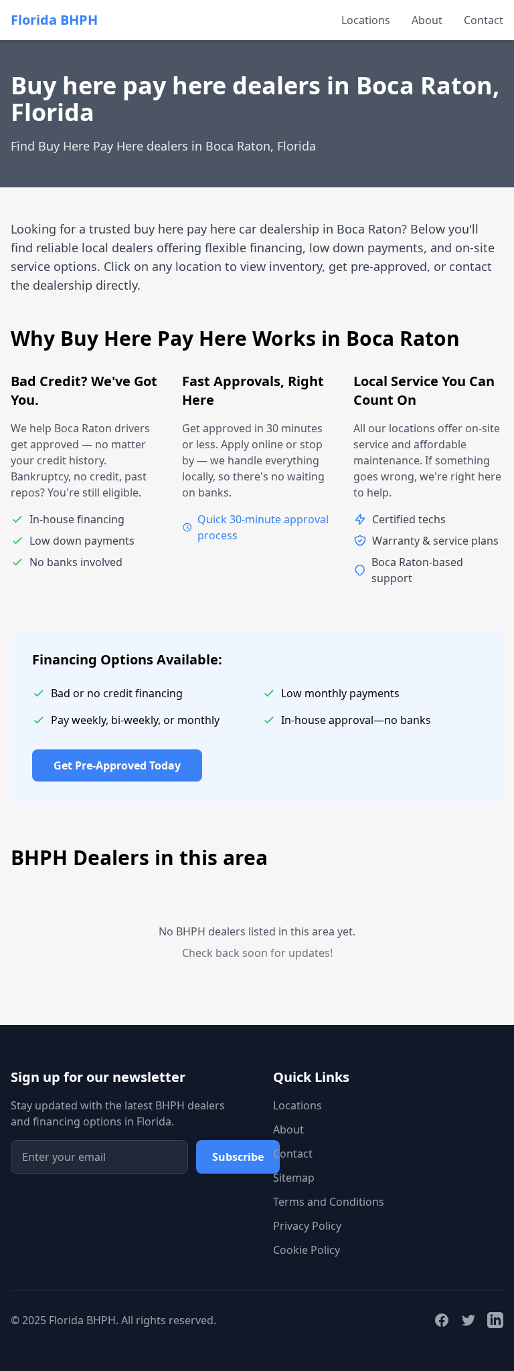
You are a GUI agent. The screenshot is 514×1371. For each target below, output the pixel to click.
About (427, 20)
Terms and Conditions (328, 1201)
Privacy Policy (307, 1225)
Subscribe (238, 1157)
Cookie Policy (306, 1250)
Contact (483, 20)
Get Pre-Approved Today (117, 765)
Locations (365, 20)
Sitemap (294, 1177)
